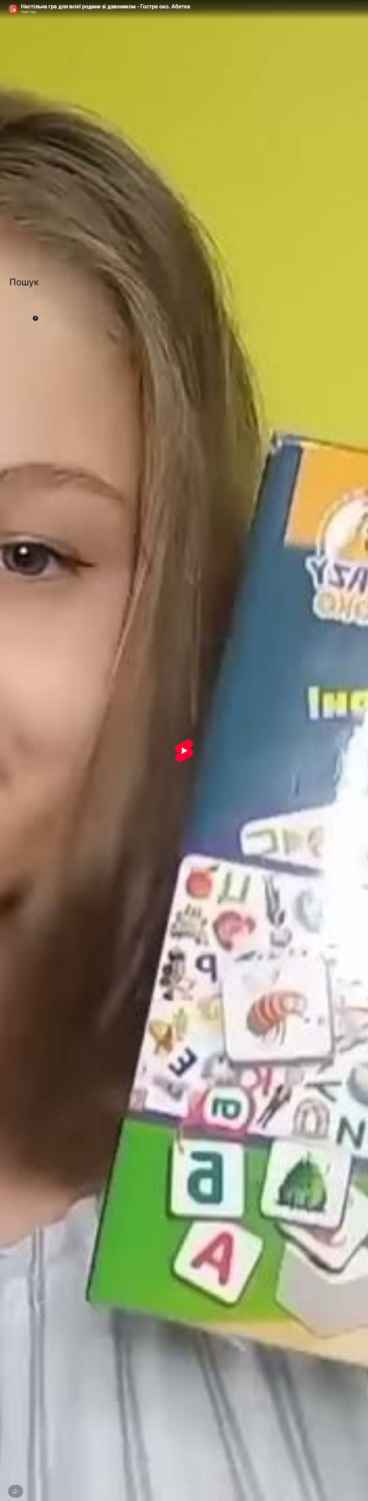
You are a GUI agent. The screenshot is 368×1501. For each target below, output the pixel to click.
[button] (24, 282)
